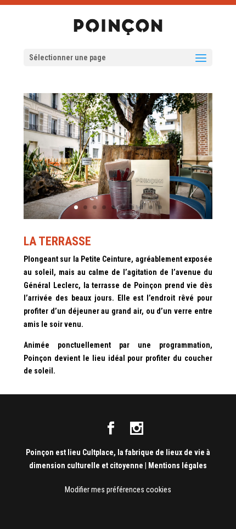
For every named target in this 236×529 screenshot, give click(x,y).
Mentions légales (177, 465)
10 (160, 207)
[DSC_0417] (118, 216)
